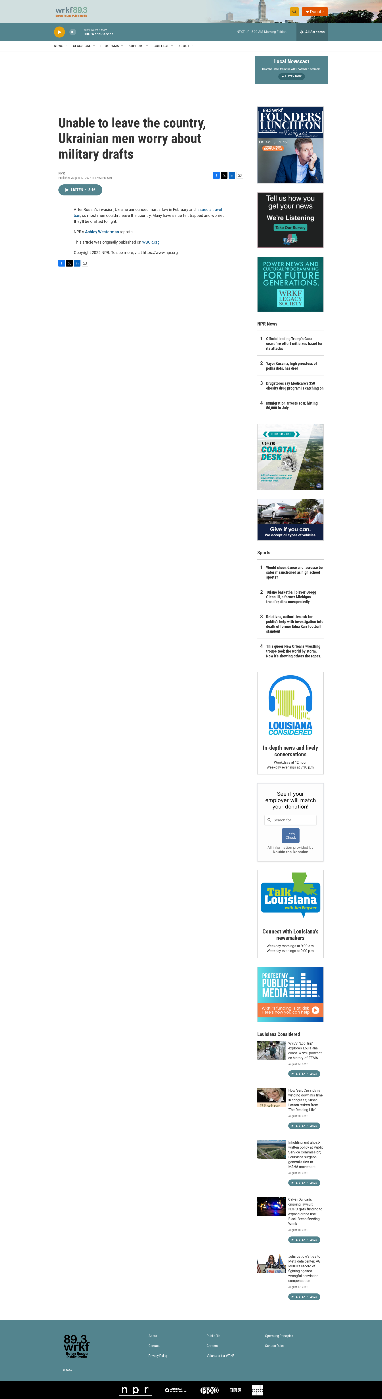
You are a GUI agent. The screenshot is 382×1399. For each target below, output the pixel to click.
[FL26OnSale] (290, 145)
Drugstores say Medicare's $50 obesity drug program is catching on (295, 385)
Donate (317, 11)
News (58, 46)
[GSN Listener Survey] (290, 220)
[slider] (79, 32)
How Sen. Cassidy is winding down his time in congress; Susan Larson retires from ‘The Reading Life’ (305, 1100)
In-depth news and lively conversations (290, 751)
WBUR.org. (151, 242)
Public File (213, 1336)
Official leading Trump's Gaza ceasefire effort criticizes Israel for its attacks (294, 343)
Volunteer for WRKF (220, 1355)
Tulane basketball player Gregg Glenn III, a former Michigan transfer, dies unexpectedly (291, 597)
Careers (212, 1346)
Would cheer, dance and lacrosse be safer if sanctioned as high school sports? (294, 572)
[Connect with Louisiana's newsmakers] (290, 896)
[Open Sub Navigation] (67, 46)
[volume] (72, 32)
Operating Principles (279, 1336)
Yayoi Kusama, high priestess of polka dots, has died (291, 366)
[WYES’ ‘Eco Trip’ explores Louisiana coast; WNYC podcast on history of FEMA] (271, 1050)
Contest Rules (275, 1346)
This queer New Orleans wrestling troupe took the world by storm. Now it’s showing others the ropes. (293, 651)
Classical (82, 46)
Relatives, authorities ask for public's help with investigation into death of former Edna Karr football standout (294, 624)
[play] (59, 32)
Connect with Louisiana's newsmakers (290, 934)
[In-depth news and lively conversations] (290, 705)
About (183, 46)
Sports (263, 552)
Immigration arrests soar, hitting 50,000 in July (292, 405)
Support (136, 46)
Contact (161, 46)
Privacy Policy (158, 1355)
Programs (109, 46)
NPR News (267, 324)
